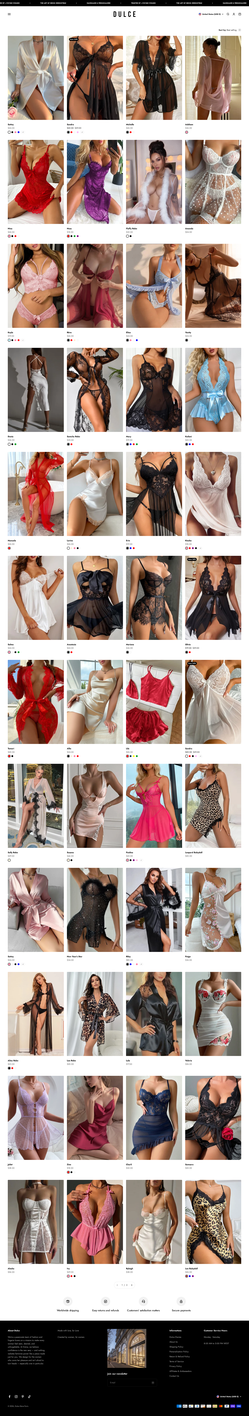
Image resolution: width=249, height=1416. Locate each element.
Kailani (188, 436)
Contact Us (174, 1375)
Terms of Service (177, 1361)
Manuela (12, 540)
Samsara (189, 1164)
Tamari (11, 748)
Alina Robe (13, 1060)
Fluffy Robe (131, 228)
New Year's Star (74, 956)
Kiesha (188, 540)
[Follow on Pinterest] (23, 1396)
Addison (189, 124)
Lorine (70, 540)
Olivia (188, 644)
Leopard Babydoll (193, 852)
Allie (69, 748)
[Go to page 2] (131, 1285)
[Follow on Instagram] (16, 1396)
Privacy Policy (176, 1366)
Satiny (11, 124)
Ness (69, 228)
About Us (174, 1341)
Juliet (10, 1164)
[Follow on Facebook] (9, 1396)
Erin (128, 540)
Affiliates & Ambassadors (180, 1371)
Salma (11, 644)
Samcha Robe (73, 436)
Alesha (11, 1268)
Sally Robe (13, 852)
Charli (129, 1164)
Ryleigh (129, 1268)
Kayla (10, 332)
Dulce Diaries (175, 1337)
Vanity (188, 332)
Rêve (69, 332)
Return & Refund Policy (180, 1356)
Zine (69, 1164)
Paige (188, 956)
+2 (23, 132)
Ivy (68, 1268)
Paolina (129, 852)
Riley (128, 956)
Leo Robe (71, 1060)
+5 (82, 132)
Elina (128, 332)
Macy (128, 436)
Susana (70, 852)
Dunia (10, 436)
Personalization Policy (179, 1351)
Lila (127, 748)
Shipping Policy (176, 1346)
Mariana (130, 644)
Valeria (188, 1060)
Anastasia (71, 644)
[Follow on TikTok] (29, 1396)
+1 (23, 340)
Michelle (130, 124)
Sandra (70, 124)
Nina (10, 228)
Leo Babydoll (191, 1268)
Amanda (189, 228)
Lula (128, 1060)
